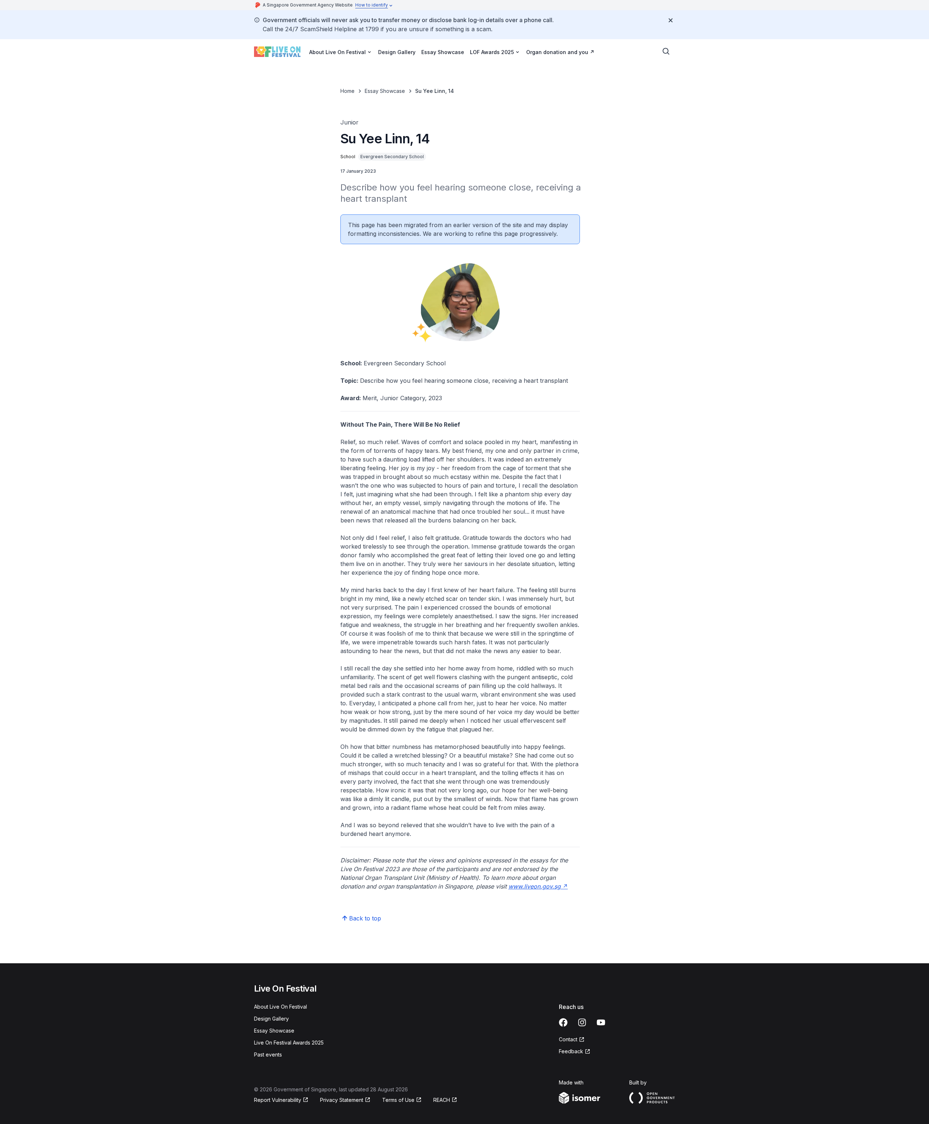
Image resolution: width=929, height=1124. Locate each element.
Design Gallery (397, 52)
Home (347, 91)
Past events (268, 1054)
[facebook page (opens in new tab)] (563, 1022)
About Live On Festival (280, 1007)
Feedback (574, 1051)
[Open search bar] (666, 51)
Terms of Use (402, 1100)
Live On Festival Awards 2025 (289, 1042)
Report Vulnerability (277, 1100)
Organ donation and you (560, 52)
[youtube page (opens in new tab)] (601, 1022)
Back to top (365, 918)
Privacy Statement (342, 1100)
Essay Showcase (442, 52)
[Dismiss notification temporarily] (670, 20)
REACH (445, 1100)
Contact (572, 1039)
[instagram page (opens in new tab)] (582, 1022)
